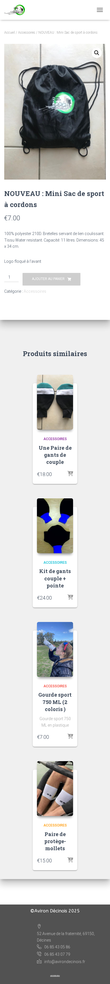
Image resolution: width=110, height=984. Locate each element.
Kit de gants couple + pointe (55, 578)
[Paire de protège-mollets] (55, 788)
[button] (97, 53)
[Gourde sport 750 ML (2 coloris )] (55, 649)
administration (55, 975)
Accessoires (26, 33)
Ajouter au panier (48, 279)
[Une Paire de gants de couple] (55, 402)
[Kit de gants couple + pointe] (55, 525)
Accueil (9, 33)
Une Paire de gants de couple (55, 454)
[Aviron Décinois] (17, 10)
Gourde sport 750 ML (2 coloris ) (55, 701)
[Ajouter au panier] (70, 474)
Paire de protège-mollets (55, 841)
